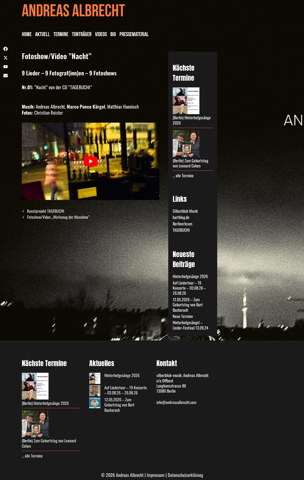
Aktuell (42, 35)
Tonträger (81, 35)
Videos (101, 35)
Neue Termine (183, 316)
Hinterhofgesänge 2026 (192, 120)
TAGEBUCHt (181, 230)
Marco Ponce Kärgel (86, 106)
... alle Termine (183, 175)
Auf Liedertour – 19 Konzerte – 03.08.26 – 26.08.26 (189, 288)
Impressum (155, 475)
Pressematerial (134, 35)
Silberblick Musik (185, 211)
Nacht (41, 87)
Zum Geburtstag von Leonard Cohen (190, 163)
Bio (113, 35)
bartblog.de (181, 217)
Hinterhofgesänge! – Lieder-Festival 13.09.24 (190, 324)
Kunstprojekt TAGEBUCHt (45, 211)
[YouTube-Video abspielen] (90, 161)
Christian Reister (48, 112)
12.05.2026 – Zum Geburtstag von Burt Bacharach (188, 305)
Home (27, 35)
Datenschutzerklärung (185, 475)
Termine (60, 35)
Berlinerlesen (182, 224)
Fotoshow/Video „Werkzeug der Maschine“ (58, 217)
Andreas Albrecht (73, 12)
